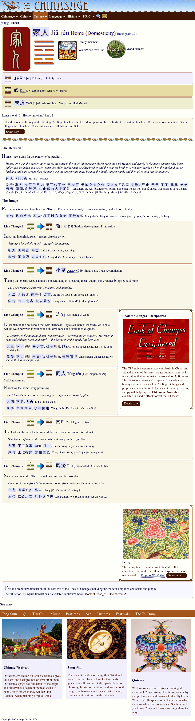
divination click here (134, 122)
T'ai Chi (38, 613)
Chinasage (8, 16)
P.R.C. (87, 16)
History (72, 16)
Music (55, 613)
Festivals (123, 613)
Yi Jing (4, 23)
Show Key (12, 132)
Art (88, 613)
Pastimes (73, 613)
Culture (39, 16)
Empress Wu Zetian (153, 575)
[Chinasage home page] (10, 6)
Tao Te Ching (145, 613)
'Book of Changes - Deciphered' (105, 594)
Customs (103, 613)
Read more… (176, 575)
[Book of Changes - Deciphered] (156, 361)
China (24, 16)
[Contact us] (104, 16)
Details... (131, 403)
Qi (25, 613)
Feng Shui (9, 613)
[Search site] (98, 16)
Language (55, 16)
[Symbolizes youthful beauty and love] (156, 557)
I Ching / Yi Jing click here (58, 122)
